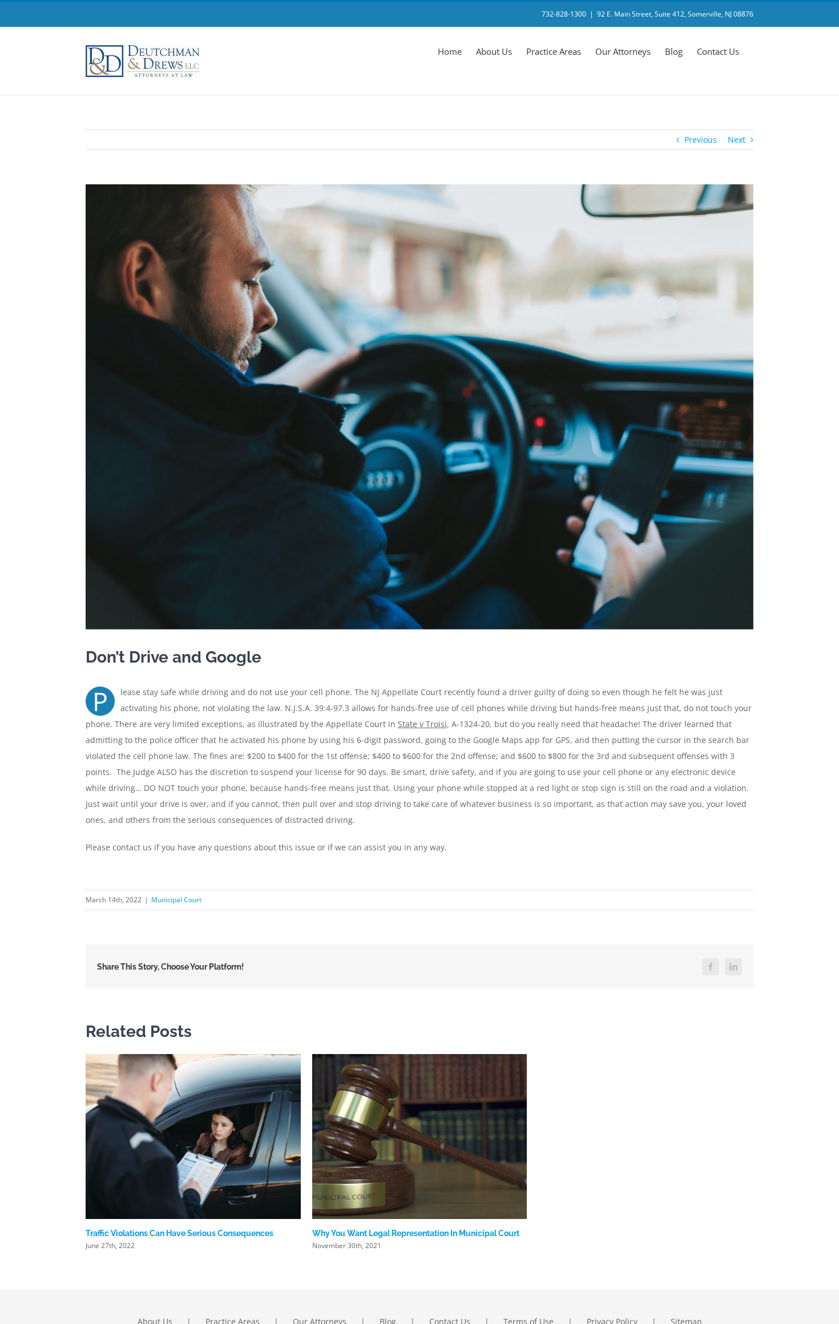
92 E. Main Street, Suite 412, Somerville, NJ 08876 (675, 14)
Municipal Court (176, 900)
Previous (700, 139)
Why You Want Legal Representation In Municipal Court (415, 1233)
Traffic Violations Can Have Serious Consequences (179, 1233)
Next (736, 139)
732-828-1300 (564, 14)
